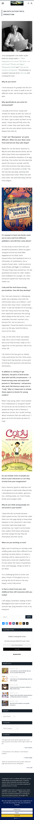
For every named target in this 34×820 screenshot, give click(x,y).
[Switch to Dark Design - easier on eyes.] (28, 3)
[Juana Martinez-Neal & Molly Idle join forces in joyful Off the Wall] (5, 671)
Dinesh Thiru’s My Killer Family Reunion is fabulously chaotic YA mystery (21, 696)
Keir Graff (29, 767)
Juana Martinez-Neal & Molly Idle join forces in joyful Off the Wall (20, 671)
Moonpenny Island (8, 67)
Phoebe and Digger (17, 64)
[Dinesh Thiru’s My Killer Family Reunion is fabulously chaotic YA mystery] (5, 695)
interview (23, 73)
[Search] (31, 3)
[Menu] (3, 3)
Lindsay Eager (28, 757)
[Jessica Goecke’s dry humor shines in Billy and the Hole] (5, 687)
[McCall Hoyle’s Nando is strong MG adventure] (5, 703)
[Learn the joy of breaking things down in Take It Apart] (5, 679)
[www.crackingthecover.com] (17, 3)
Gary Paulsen (28, 747)
